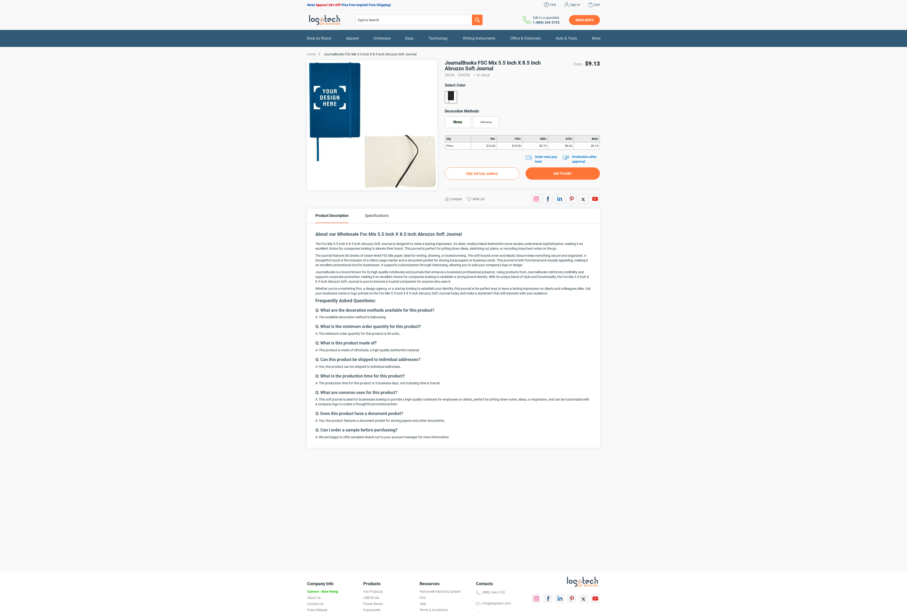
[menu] (453, 38)
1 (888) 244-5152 (546, 22)
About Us (314, 598)
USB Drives (371, 598)
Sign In (575, 5)
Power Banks (373, 604)
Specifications (377, 215)
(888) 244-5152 (493, 592)
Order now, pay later (546, 159)
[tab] (332, 216)
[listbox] (522, 98)
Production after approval (584, 159)
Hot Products (373, 591)
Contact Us (315, 604)
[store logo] (324, 20)
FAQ (553, 5)
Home (311, 54)
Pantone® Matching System (440, 591)
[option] (451, 97)
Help (422, 604)
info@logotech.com (496, 603)
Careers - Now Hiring (322, 591)
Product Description (332, 215)
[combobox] (419, 20)
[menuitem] (319, 38)
